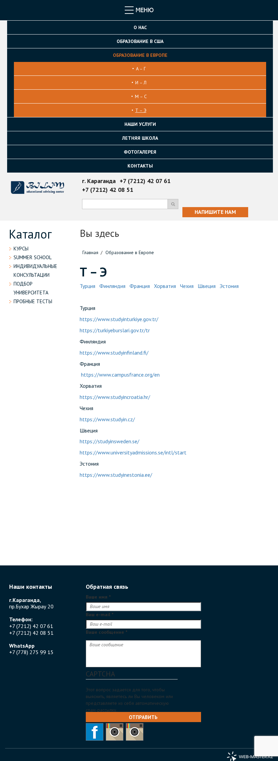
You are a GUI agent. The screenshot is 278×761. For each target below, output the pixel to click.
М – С (141, 96)
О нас (140, 27)
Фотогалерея (140, 152)
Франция (140, 286)
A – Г (141, 69)
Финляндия (112, 286)
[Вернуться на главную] (38, 184)
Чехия (187, 286)
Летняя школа (140, 138)
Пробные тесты (33, 301)
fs (94, 732)
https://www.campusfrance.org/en (120, 374)
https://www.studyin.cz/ (107, 419)
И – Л (140, 83)
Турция (87, 286)
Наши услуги (140, 124)
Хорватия (165, 286)
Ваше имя (98, 597)
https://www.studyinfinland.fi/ (115, 352)
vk (114, 732)
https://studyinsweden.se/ (109, 441)
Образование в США (140, 41)
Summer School (33, 257)
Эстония (229, 286)
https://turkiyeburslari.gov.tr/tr (115, 330)
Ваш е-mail (99, 614)
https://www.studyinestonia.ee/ (116, 474)
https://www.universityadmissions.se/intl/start (133, 452)
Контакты (140, 166)
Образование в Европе (140, 55)
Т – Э (140, 110)
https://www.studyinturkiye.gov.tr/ (119, 319)
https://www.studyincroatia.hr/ (115, 397)
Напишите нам (215, 211)
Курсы (21, 248)
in (134, 732)
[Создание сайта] (250, 756)
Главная (90, 252)
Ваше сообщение (106, 632)
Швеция (207, 286)
